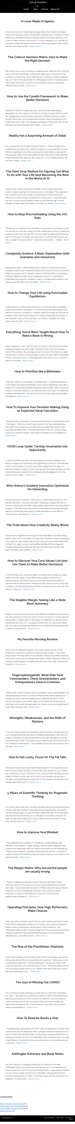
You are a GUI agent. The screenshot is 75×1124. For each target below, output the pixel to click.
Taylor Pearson (37, 2)
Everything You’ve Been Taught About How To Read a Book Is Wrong (37, 333)
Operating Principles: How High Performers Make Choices (38, 908)
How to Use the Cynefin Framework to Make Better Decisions (37, 98)
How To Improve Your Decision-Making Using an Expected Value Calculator (37, 408)
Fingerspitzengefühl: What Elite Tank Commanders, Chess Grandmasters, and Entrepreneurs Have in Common (37, 678)
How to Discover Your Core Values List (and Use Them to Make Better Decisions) (37, 562)
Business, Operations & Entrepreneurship (12, 1104)
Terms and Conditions (49, 1117)
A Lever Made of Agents (37, 21)
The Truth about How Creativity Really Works (37, 525)
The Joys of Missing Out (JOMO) (38, 982)
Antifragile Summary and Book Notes (37, 1054)
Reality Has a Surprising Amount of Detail (37, 135)
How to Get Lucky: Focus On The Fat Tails (37, 757)
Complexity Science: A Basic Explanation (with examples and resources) (37, 255)
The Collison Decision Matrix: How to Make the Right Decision (37, 58)
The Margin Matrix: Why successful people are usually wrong (37, 869)
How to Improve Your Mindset (37, 832)
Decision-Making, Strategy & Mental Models (12, 1106)
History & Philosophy (6, 1111)
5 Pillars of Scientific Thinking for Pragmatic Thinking (37, 794)
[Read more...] (35, 46)
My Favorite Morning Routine (38, 639)
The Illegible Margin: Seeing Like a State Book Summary (38, 601)
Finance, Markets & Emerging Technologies (12, 1108)
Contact (71, 1119)
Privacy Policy (59, 1117)
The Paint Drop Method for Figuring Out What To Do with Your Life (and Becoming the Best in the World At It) (37, 175)
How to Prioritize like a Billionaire (38, 371)
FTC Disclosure (69, 1117)
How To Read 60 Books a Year (37, 1018)
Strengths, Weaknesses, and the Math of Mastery (38, 719)
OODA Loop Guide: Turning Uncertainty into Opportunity (37, 448)
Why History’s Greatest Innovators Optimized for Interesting (37, 487)
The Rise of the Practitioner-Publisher (37, 946)
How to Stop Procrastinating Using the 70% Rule (37, 216)
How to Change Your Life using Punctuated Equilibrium (37, 294)
